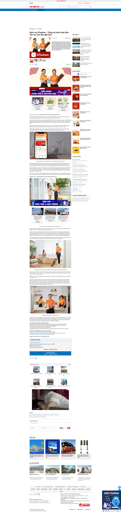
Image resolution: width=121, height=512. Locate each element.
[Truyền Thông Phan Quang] (32, 3)
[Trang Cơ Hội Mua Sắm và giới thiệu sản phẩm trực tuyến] (37, 7)
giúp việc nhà (41, 414)
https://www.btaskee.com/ (37, 347)
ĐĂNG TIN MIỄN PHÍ (61, 0)
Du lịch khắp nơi (44, 489)
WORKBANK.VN (87, 509)
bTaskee (35, 176)
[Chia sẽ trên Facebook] (30, 64)
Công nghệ (55, 489)
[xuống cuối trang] (119, 490)
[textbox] (78, 7)
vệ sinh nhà (48, 414)
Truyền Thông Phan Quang (38, 509)
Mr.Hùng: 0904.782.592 (34, 502)
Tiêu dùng (39, 28)
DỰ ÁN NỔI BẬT (34, 463)
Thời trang (74, 489)
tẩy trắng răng (86, 198)
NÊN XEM (32, 437)
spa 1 (74, 198)
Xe (64, 489)
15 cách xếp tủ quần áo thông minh (38, 334)
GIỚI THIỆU (38, 486)
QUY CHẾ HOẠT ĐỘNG (48, 486)
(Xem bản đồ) (85, 495)
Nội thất (60, 489)
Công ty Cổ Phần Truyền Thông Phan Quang (70, 493)
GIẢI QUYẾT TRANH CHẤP (72, 486)
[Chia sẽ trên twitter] (34, 64)
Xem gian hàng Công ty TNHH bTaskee (50, 353)
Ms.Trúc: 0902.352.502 (43, 501)
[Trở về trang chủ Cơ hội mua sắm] (119, 487)
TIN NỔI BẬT (75, 34)
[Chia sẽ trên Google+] (32, 64)
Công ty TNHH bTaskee (35, 342)
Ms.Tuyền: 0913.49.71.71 (45, 502)
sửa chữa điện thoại (77, 200)
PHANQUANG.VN (72, 509)
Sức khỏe (68, 489)
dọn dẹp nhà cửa (55, 414)
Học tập (50, 489)
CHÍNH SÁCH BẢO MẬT (60, 486)
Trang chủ (33, 28)
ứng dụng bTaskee (35, 114)
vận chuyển (85, 200)
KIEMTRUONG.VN (87, 3)
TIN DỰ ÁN (80, 3)
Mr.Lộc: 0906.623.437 (34, 501)
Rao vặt (61, 491)
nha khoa (79, 198)
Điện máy (33, 489)
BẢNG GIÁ (83, 486)
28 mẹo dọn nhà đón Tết (35, 331)
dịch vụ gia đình (33, 414)
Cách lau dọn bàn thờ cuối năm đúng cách (39, 333)
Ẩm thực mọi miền (81, 489)
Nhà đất (38, 489)
